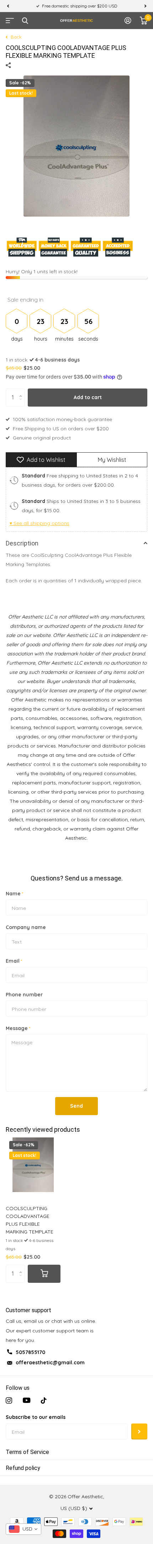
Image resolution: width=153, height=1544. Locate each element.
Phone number (24, 994)
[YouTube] (26, 1400)
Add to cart (88, 397)
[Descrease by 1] (22, 403)
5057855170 (30, 1352)
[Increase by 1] (22, 391)
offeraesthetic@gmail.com (50, 1362)
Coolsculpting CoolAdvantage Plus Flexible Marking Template (29, 1220)
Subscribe (139, 1431)
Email (14, 961)
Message (18, 1028)
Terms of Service (27, 1452)
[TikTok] (44, 1400)
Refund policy (23, 1468)
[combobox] (23, 1529)
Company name (26, 927)
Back (15, 37)
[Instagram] (9, 1400)
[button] (8, 6)
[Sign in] (128, 20)
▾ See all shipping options (39, 523)
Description (22, 543)
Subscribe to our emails (35, 1417)
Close (24, 20)
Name (14, 893)
